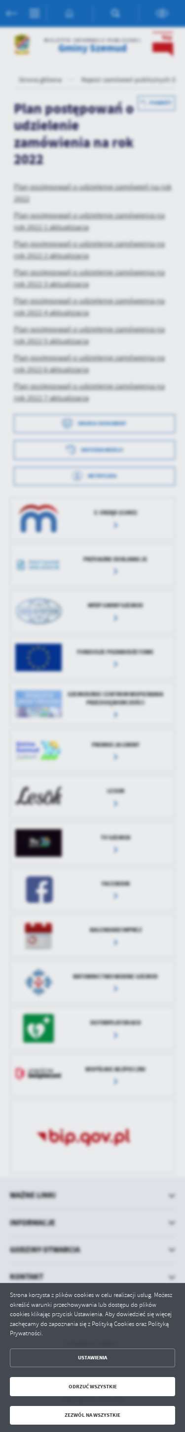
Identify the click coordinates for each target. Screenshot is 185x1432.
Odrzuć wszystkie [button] (93, 1386)
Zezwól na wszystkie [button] (92, 1415)
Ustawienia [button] (92, 1357)
